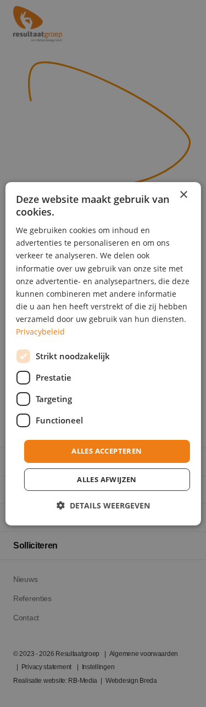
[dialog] (103, 353)
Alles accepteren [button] (106, 451)
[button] (103, 505)
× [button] (183, 194)
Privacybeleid (40, 331)
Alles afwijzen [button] (107, 479)
